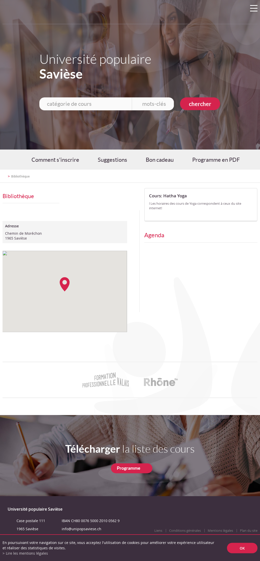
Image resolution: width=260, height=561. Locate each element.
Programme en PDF (216, 160)
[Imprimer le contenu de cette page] (228, 178)
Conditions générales (185, 530)
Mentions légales (220, 530)
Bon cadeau (160, 160)
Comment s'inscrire (55, 160)
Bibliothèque (20, 176)
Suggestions (112, 160)
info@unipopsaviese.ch (81, 528)
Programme (128, 468)
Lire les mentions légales (27, 553)
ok (242, 547)
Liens (158, 530)
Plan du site (248, 530)
